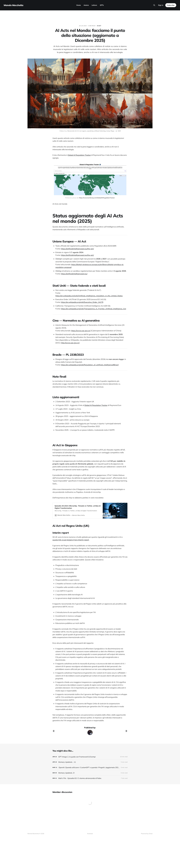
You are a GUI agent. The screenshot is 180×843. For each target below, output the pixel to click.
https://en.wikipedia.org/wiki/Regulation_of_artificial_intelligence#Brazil (90, 365)
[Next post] (126, 731)
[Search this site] (154, 5)
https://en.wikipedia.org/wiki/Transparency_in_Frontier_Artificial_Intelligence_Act (93, 309)
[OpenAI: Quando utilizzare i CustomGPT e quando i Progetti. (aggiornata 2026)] (90, 767)
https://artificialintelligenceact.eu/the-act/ (77, 249)
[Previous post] (53, 731)
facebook (90, 833)
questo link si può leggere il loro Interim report (70, 540)
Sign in (160, 5)
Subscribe (170, 5)
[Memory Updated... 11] (90, 762)
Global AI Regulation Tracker (79, 155)
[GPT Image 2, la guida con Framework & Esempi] (90, 756)
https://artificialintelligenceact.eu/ (74, 274)
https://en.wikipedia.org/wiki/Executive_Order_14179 (82, 302)
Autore (86, 5)
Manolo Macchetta (13, 5)
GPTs (102, 5)
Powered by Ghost (146, 833)
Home (78, 5)
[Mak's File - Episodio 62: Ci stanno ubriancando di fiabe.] (90, 778)
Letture (94, 5)
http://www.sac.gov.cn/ (70, 343)
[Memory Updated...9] (90, 773)
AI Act (99, 25)
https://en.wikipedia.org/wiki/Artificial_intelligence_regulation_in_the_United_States (89, 296)
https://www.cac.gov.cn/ (81, 331)
